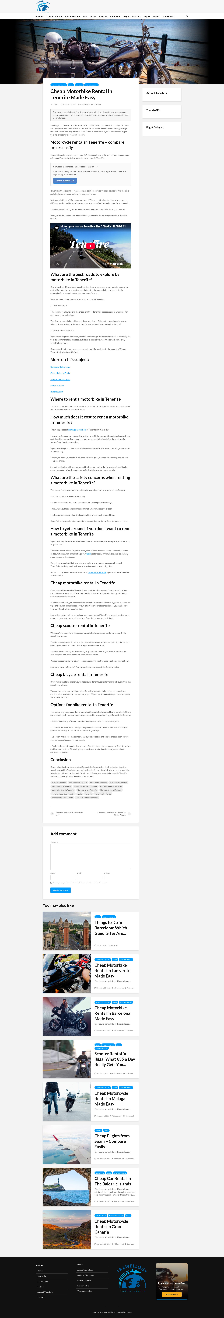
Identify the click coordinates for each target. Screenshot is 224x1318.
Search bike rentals (65, 180)
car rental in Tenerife (97, 572)
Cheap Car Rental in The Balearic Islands (112, 1181)
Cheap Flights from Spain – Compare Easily (112, 1141)
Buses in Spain (56, 391)
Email (79, 873)
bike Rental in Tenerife (78, 782)
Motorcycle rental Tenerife (111, 790)
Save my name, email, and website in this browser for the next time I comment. (80, 883)
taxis (88, 553)
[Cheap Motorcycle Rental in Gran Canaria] (67, 1229)
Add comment (85, 104)
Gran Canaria (101, 1215)
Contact (41, 1297)
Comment (54, 842)
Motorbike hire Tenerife (61, 786)
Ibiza (97, 1045)
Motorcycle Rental (58, 85)
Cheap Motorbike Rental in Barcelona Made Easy (112, 1013)
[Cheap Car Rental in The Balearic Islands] (67, 1186)
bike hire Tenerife (59, 782)
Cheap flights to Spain (60, 373)
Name (53, 873)
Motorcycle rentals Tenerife (63, 794)
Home (40, 1271)
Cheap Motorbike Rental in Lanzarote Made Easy (112, 970)
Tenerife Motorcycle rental (87, 797)
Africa (93, 16)
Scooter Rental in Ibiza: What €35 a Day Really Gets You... (114, 1059)
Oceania (103, 16)
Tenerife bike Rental (103, 794)
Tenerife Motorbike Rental (62, 797)
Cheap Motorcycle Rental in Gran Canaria (111, 1226)
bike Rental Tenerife (98, 782)
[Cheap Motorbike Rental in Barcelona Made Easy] (67, 1016)
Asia (85, 16)
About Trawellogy (85, 1270)
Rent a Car (42, 1276)
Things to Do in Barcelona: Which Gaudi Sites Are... (110, 928)
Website (107, 873)
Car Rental (115, 16)
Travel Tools (168, 16)
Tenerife (79, 85)
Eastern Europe (72, 16)
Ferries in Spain (57, 385)
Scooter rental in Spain (60, 379)
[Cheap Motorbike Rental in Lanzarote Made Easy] (67, 973)
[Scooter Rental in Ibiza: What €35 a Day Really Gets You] (67, 1058)
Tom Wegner (55, 104)
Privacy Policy (83, 1286)
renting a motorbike (77, 429)
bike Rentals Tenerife (118, 782)
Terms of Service (84, 1291)
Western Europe (54, 16)
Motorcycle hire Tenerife (87, 790)
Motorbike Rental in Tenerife (85, 786)
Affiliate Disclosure (85, 1275)
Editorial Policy (84, 1280)
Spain (71, 85)
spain (79, 794)
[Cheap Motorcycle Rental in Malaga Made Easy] (67, 1101)
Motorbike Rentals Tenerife (63, 790)
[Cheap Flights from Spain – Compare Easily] (67, 1144)
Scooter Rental (108, 1045)
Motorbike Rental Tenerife (111, 786)
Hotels (156, 16)
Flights (147, 16)
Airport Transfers (132, 16)
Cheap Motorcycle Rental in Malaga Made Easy (111, 1098)
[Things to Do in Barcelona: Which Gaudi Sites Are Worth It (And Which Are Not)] (67, 930)
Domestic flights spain (60, 367)
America (39, 16)
